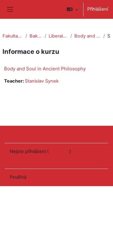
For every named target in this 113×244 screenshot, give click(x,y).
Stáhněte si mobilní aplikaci (39, 159)
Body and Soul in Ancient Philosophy (87, 36)
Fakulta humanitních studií (13, 36)
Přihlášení (97, 9)
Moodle (36, 177)
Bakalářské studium (36, 36)
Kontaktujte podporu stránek (48, 134)
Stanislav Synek (42, 81)
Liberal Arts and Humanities (58, 36)
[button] (72, 9)
